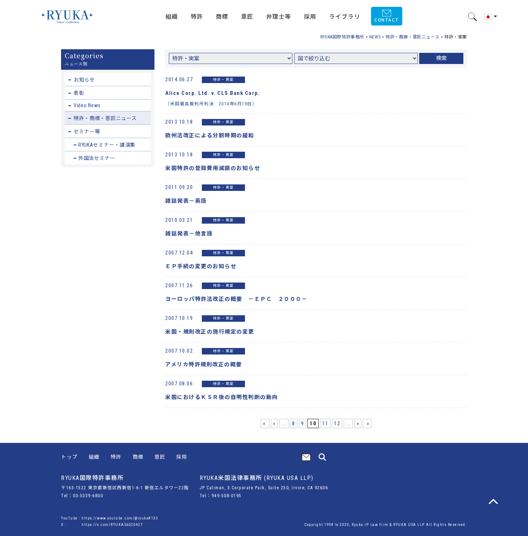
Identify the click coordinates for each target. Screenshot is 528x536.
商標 (138, 457)
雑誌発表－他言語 (189, 233)
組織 (94, 457)
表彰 (79, 93)
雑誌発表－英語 (186, 201)
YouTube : (71, 518)
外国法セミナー (96, 158)
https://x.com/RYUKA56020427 (112, 525)
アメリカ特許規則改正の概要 (203, 364)
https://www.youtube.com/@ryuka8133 (120, 518)
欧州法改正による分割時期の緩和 (209, 135)
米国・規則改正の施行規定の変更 (209, 332)
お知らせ (84, 80)
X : (64, 525)
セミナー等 (87, 131)
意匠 (160, 457)
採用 (181, 457)
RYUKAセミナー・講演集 (106, 145)
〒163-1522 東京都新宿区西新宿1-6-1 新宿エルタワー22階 (125, 487)
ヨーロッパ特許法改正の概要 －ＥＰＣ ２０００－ (236, 299)
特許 (116, 457)
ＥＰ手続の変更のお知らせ (200, 266)
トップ (69, 457)
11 (325, 423)
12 (337, 423)
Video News (87, 105)
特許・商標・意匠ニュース (105, 118)
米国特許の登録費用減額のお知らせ (212, 168)
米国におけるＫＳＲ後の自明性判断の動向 (221, 397)
